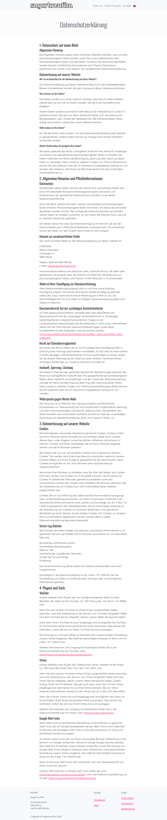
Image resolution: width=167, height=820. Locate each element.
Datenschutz (128, 808)
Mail (96, 805)
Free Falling (127, 797)
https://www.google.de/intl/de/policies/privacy (65, 654)
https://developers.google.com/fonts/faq (62, 774)
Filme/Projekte (113, 5)
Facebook (99, 799)
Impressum (127, 803)
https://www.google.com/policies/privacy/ (72, 777)
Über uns (98, 5)
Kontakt (127, 5)
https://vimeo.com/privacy (99, 712)
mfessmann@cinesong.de (61, 265)
